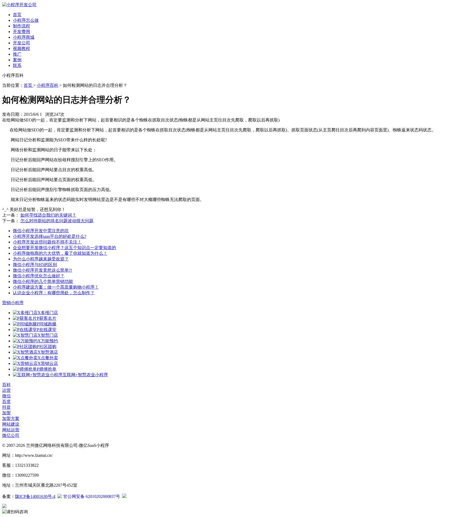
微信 (6, 396)
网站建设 (10, 424)
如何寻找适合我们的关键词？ (48, 215)
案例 (17, 60)
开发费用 (21, 31)
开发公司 (21, 43)
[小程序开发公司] (19, 4)
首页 (17, 14)
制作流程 (21, 26)
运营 (6, 390)
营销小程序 (13, 302)
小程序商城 (23, 37)
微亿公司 (10, 435)
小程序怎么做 (26, 20)
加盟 (6, 413)
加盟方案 (10, 418)
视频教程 (21, 48)
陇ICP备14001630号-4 (35, 496)
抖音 (6, 407)
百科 (6, 384)
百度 (6, 401)
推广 (17, 54)
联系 (17, 65)
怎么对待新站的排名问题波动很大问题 (56, 220)
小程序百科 (47, 85)
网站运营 (10, 430)
